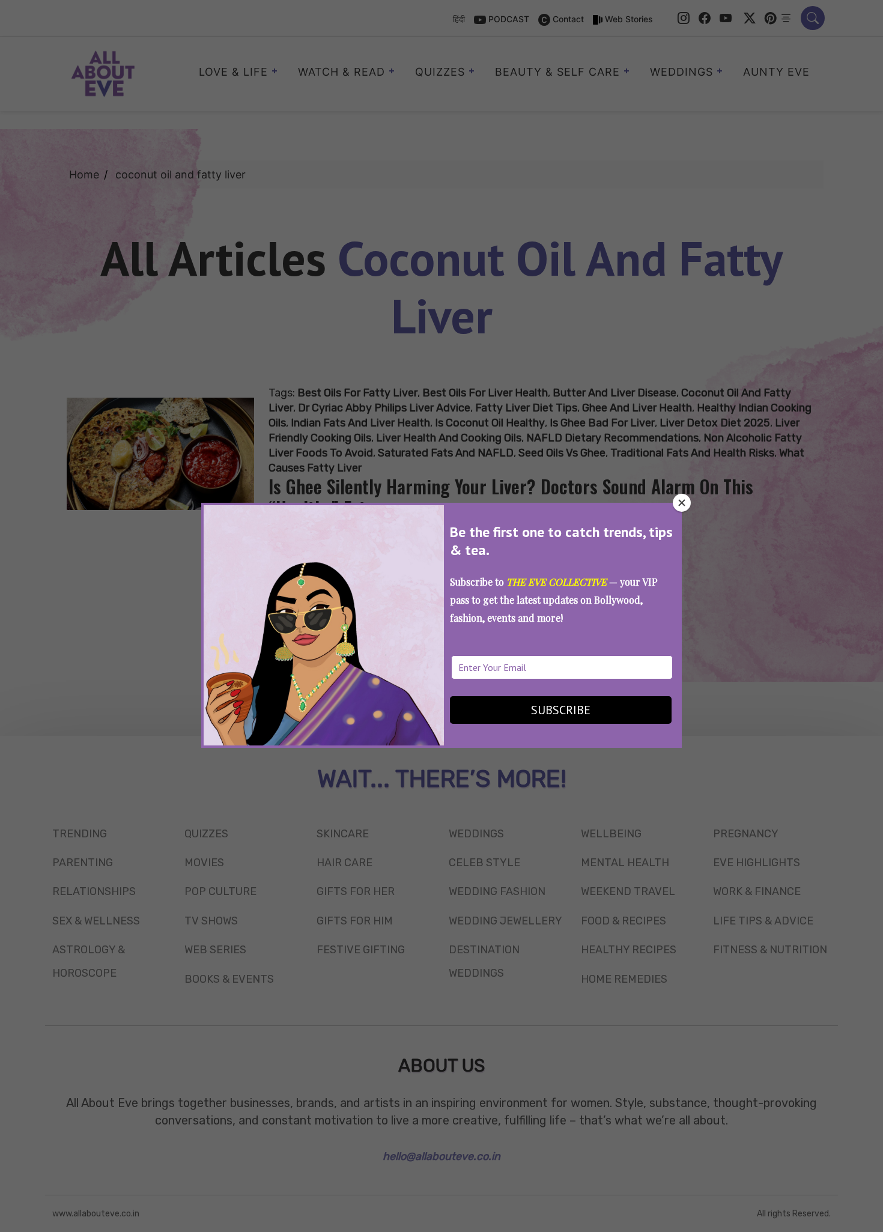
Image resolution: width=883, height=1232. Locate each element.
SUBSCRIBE (560, 710)
